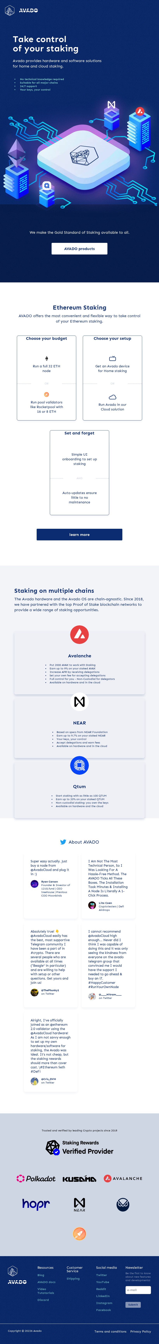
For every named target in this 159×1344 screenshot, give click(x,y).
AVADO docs (46, 1282)
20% (73, 799)
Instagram (104, 1303)
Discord (43, 1300)
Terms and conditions (110, 1331)
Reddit (101, 1289)
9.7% (74, 735)
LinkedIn (103, 1296)
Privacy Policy (140, 1331)
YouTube (102, 1282)
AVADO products (79, 248)
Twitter (101, 1275)
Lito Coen (105, 903)
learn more (79, 534)
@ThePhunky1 (50, 990)
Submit (133, 1304)
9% (66, 668)
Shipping (73, 1278)
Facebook (103, 1310)
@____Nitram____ (110, 994)
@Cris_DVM (48, 1079)
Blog (40, 1275)
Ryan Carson (49, 881)
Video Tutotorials (45, 1291)
